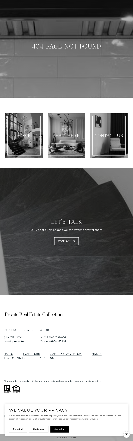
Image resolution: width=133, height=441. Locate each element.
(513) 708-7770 (13, 337)
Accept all (59, 429)
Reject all (18, 429)
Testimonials (15, 358)
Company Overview (66, 354)
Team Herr (31, 354)
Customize (38, 429)
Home (8, 354)
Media (97, 354)
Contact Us (66, 241)
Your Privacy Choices (66, 437)
